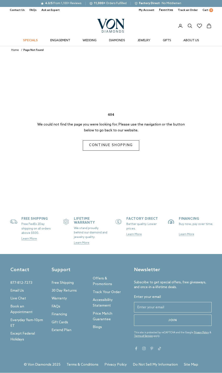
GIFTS (167, 40)
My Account (146, 10)
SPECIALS (30, 40)
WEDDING (89, 40)
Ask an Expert (50, 10)
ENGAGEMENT (60, 40)
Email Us (17, 291)
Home (15, 50)
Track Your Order (107, 292)
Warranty (59, 298)
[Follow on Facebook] (136, 348)
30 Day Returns (64, 291)
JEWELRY (144, 40)
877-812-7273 (21, 283)
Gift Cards (60, 322)
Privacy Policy (201, 332)
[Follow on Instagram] (144, 348)
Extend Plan (61, 330)
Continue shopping (111, 145)
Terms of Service (143, 336)
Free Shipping (63, 283)
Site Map (191, 365)
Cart (207, 10)
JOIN (172, 320)
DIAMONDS (117, 40)
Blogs (97, 327)
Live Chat (18, 298)
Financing (59, 314)
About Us (191, 40)
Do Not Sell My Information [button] (155, 365)
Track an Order (188, 10)
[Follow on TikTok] (159, 348)
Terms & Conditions (82, 365)
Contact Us (17, 10)
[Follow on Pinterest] (152, 348)
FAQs (33, 10)
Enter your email (147, 297)
